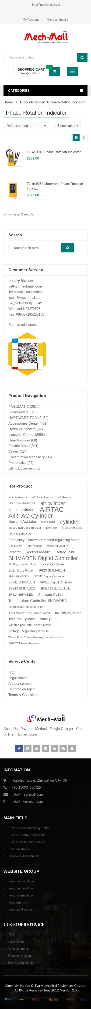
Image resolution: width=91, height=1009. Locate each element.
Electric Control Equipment (26, 835)
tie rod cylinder (68, 613)
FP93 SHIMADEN (19, 533)
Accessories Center (23, 423)
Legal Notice (17, 678)
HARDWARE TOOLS (25, 418)
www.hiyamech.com (21, 895)
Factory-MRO (19, 412)
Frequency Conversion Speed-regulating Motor (44, 540)
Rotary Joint (65, 552)
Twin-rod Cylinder (21, 619)
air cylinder (52, 503)
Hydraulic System (22, 429)
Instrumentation (19, 849)
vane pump (49, 619)
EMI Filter (51, 527)
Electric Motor (19, 446)
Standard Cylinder (52, 595)
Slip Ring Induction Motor (22, 564)
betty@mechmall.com (25, 286)
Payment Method (34, 729)
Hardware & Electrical (23, 856)
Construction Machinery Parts (28, 828)
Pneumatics (17, 463)
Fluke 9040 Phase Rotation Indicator (54, 152)
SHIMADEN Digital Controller (43, 558)
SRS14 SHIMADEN (20, 594)
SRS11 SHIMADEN (21, 582)
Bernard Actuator (22, 522)
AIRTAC (52, 509)
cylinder (69, 522)
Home (8, 102)
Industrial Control (21, 435)
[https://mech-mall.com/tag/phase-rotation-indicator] (76, 137)
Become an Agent (21, 689)
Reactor (14, 552)
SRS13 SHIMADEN (21, 588)
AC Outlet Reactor (42, 497)
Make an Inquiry (57, 19)
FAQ (11, 672)
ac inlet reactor (17, 497)
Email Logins (28, 734)
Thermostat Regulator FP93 (25, 606)
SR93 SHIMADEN (18, 576)
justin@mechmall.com (25, 297)
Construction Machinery (26, 457)
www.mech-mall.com (22, 881)
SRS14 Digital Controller (55, 588)
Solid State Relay (21, 570)
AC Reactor (64, 497)
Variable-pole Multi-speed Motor (29, 625)
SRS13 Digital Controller (56, 582)
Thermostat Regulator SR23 (29, 613)
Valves (13, 451)
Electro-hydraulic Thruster (24, 527)
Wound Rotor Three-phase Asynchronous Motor (35, 637)
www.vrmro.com (19, 902)
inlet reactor (34, 545)
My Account (31, 19)
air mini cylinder (21, 509)
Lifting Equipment (21, 468)
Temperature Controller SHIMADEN (37, 601)
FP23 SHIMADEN (72, 527)
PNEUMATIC (18, 406)
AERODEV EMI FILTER (21, 503)
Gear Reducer (19, 440)
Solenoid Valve (53, 564)
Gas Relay (15, 545)
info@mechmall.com (45, 4)
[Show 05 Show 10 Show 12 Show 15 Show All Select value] (67, 125)
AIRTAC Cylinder (30, 516)
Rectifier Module (38, 552)
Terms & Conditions (23, 695)
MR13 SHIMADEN (57, 546)
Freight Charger (61, 729)
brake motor (48, 521)
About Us (11, 729)
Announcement (20, 683)
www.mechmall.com (21, 888)
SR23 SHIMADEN (52, 570)
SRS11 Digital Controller (49, 576)
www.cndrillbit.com (21, 909)
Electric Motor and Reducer (27, 842)
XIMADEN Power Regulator (23, 643)
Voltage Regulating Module (28, 631)
